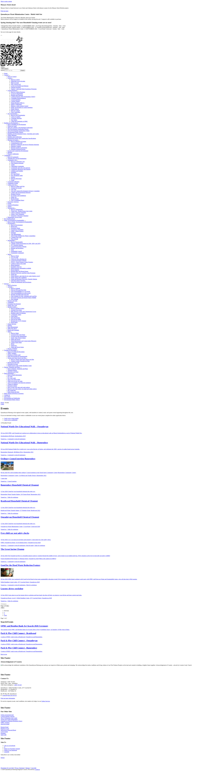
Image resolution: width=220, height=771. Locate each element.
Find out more (4, 11)
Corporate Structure (16, 118)
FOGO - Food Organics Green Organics (22, 262)
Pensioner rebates (12, 385)
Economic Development (14, 304)
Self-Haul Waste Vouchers (18, 280)
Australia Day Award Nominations (17, 158)
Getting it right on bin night (18, 263)
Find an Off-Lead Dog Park (18, 290)
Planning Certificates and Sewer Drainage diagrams (25, 144)
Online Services (12, 324)
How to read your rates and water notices (19, 387)
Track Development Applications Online (18, 130)
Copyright (33, 768)
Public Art (13, 197)
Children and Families (17, 171)
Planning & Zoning (13, 140)
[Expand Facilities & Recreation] (17, 350)
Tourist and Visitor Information (9, 719)
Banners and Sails (12, 300)
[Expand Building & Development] (19, 123)
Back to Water (15, 333)
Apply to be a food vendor (11, 418)
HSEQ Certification (16, 104)
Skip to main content (6, 1)
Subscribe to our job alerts (18, 81)
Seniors (13, 177)
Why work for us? (16, 84)
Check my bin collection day (19, 259)
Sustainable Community (17, 253)
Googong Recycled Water (18, 334)
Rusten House (15, 198)
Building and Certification (15, 137)
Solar (12, 249)
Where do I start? (12, 126)
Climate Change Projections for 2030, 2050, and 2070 (25, 243)
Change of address (13, 384)
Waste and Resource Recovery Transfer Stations (24, 279)
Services (6, 283)
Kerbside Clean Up (16, 266)
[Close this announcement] (1, 35)
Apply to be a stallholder (10, 420)
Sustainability (11, 240)
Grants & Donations (13, 205)
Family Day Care (12, 305)
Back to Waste (15, 256)
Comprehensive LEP (16, 143)
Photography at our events (15, 217)
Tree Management (16, 234)
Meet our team (15, 82)
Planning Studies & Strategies (19, 147)
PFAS (12, 344)
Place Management (13, 327)
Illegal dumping (15, 265)
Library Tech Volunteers (17, 214)
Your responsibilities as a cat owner (20, 291)
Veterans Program (16, 87)
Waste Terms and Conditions (19, 277)
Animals (10, 287)
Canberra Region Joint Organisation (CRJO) (23, 96)
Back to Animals (15, 288)
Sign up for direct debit (14, 379)
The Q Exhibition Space (17, 200)
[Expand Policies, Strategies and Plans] (21, 367)
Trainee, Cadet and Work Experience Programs (24, 89)
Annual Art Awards (16, 188)
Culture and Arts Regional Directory (21, 192)
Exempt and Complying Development (18, 151)
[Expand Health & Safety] (17, 307)
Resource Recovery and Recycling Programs (23, 273)
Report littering (15, 270)
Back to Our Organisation (18, 115)
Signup (3, 757)
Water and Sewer (15, 339)
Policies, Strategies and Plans (12, 367)
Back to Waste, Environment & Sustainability (20, 222)
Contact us (7, 395)
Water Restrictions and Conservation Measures (23, 341)
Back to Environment (17, 225)
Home (2, 402)
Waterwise (14, 345)
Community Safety (16, 314)
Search (2, 70)
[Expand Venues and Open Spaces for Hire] (26, 358)
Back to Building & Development (17, 124)
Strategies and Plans (13, 372)
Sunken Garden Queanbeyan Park (20, 361)
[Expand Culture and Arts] (17, 185)
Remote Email (4, 727)
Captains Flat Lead (16, 237)
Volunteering (11, 208)
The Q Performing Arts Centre (9, 718)
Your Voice (7, 396)
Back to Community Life (18, 161)
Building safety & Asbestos (18, 313)
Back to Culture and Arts (17, 186)
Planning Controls (16, 146)
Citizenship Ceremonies (17, 166)
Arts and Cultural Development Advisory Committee (25, 191)
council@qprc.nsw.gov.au (9, 695)
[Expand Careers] (12, 78)
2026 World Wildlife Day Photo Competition (23, 236)
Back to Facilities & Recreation (16, 351)
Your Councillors (15, 112)
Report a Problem (12, 348)
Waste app (14, 274)
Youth (12, 180)
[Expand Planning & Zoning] (18, 140)
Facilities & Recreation (10, 350)
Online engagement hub (7, 715)
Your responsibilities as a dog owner (21, 293)
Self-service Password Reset (8, 730)
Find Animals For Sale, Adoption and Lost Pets (24, 296)
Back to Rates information (15, 375)
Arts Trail (13, 189)
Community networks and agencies (20, 168)
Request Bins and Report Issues (19, 271)
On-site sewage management (19, 336)
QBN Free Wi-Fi (12, 328)
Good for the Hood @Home (18, 246)
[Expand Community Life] (17, 160)
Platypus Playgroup (16, 178)
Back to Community (13, 157)
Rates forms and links (13, 392)
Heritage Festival (15, 194)
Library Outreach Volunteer (18, 212)
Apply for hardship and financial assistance (19, 382)
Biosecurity (14, 226)
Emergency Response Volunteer (19, 215)
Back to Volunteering (17, 209)
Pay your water (12, 378)
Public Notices (15, 109)
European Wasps (15, 228)
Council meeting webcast (7, 716)
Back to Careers (15, 79)
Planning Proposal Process (18, 149)
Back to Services (12, 285)
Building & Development (11, 123)
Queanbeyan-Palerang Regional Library (11, 721)
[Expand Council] (9, 75)
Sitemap (27, 768)
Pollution (13, 232)
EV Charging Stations (17, 245)
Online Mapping (12, 135)
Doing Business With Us (17, 103)
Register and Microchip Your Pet (20, 294)
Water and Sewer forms (17, 347)
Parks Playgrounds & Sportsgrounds (17, 356)
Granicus (37, 769)
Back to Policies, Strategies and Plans (18, 368)
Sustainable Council (16, 251)
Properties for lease (13, 364)
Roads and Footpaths (13, 330)
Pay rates (10, 376)
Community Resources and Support (20, 169)
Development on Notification (12, 398)
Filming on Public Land (14, 355)
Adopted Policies (12, 370)
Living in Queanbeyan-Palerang (19, 86)
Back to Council (12, 76)
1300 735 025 (18, 685)
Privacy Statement (19, 768)
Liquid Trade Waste (16, 342)
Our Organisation (12, 113)
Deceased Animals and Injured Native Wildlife (23, 297)
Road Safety (14, 322)
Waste (9, 254)
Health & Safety (12, 307)
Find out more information (8, 698)
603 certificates (12, 390)
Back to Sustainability (17, 242)
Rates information (9, 373)
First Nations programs (17, 163)
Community (7, 155)
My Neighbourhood (9, 219)
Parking (10, 325)
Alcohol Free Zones (16, 310)
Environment (11, 223)
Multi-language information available (21, 268)
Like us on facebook (9, 745)
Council (6, 75)
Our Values (14, 120)
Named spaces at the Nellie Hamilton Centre (20, 365)
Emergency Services (13, 202)
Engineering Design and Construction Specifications (22, 138)
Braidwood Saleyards (13, 362)
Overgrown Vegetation (17, 229)
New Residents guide (17, 175)
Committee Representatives (18, 98)
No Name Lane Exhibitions (18, 195)
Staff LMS (3, 735)
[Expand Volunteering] (15, 208)
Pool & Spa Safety (16, 319)
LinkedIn (6, 752)
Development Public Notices (15, 132)
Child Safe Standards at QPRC (19, 121)
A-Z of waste (14, 257)
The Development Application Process (18, 129)
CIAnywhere (4, 731)
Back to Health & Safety (17, 308)
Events (9, 203)
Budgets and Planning (17, 95)
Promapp (3, 733)
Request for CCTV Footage (18, 321)
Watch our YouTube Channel (12, 748)
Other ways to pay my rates (15, 381)
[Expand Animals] (12, 287)
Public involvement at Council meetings (22, 107)
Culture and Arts (12, 185)
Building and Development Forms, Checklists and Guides (23, 133)
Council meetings (15, 99)
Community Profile (13, 183)
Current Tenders (15, 101)
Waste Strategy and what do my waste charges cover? (25, 276)
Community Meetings (13, 181)
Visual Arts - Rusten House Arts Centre (21, 211)
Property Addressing (13, 154)
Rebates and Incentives (17, 248)
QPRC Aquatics (12, 353)
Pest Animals (14, 239)
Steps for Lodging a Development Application (20, 127)
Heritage (10, 152)
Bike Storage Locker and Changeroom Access (23, 311)
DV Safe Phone (15, 174)
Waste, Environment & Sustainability (14, 220)
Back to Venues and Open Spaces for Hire (22, 359)
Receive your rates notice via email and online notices (22, 389)
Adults (13, 164)
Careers (10, 78)
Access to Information (17, 93)
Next (5, 615)
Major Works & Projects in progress (14, 393)
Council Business (12, 90)
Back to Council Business (18, 92)
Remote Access (5, 728)
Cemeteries (11, 302)
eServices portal (5, 724)
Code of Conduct (15, 116)
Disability (13, 172)
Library (10, 206)
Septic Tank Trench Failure (18, 338)
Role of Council (15, 110)
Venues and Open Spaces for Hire (17, 358)
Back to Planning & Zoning (18, 141)
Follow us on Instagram (10, 750)
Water (9, 331)
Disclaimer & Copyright (7, 768)
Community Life (12, 160)
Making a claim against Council (19, 106)
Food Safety (14, 316)
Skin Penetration (15, 317)
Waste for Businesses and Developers (21, 282)
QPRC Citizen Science (17, 231)
